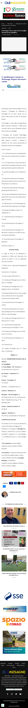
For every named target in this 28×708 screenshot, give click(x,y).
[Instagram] (11, 694)
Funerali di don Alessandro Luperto (14, 526)
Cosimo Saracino (7, 34)
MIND (17, 706)
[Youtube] (20, 694)
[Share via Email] (4, 486)
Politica (17, 663)
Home (3, 23)
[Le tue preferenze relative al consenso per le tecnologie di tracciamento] (2, 705)
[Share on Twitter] (19, 483)
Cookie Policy (18, 689)
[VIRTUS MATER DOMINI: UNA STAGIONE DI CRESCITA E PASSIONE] (14, 563)
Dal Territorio (10, 665)
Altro (14, 667)
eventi (23, 663)
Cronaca (10, 663)
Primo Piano (10, 23)
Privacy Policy (10, 689)
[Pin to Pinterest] (22, 483)
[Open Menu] (1, 2)
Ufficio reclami (20, 665)
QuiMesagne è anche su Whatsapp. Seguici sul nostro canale (14, 79)
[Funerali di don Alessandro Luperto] (14, 515)
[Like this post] (11, 483)
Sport (2, 665)
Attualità (3, 663)
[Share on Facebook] (15, 483)
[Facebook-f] (7, 694)
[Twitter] (16, 694)
